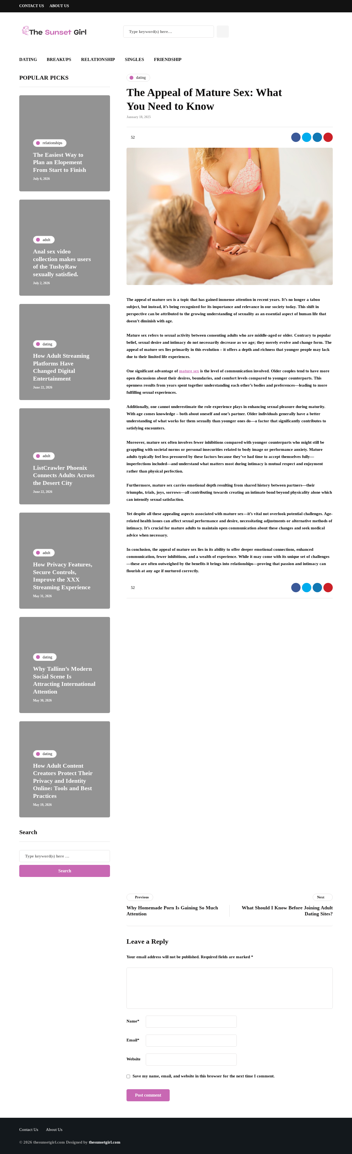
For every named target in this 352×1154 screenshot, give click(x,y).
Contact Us (31, 6)
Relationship (98, 59)
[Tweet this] (306, 137)
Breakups (59, 59)
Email (133, 1040)
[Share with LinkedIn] (317, 137)
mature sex (189, 371)
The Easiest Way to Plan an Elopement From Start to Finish (59, 162)
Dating (28, 59)
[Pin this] (328, 137)
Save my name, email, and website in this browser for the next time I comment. (204, 1076)
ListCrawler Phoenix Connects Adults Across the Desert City (64, 475)
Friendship (168, 59)
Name (133, 1021)
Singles (134, 59)
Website (134, 1059)
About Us (59, 6)
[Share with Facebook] (296, 137)
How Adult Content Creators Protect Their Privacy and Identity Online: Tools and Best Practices (63, 780)
